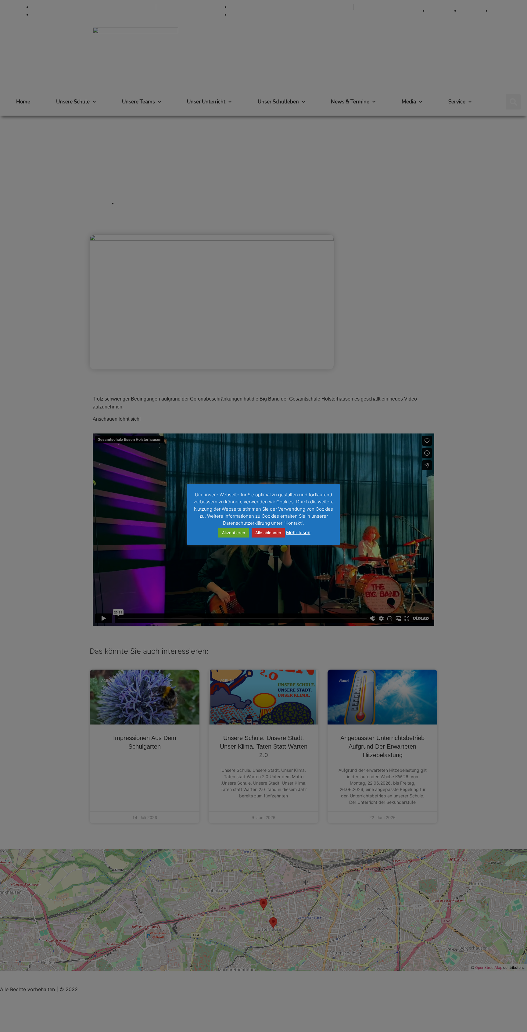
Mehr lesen (298, 532)
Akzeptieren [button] (233, 532)
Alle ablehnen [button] (268, 532)
